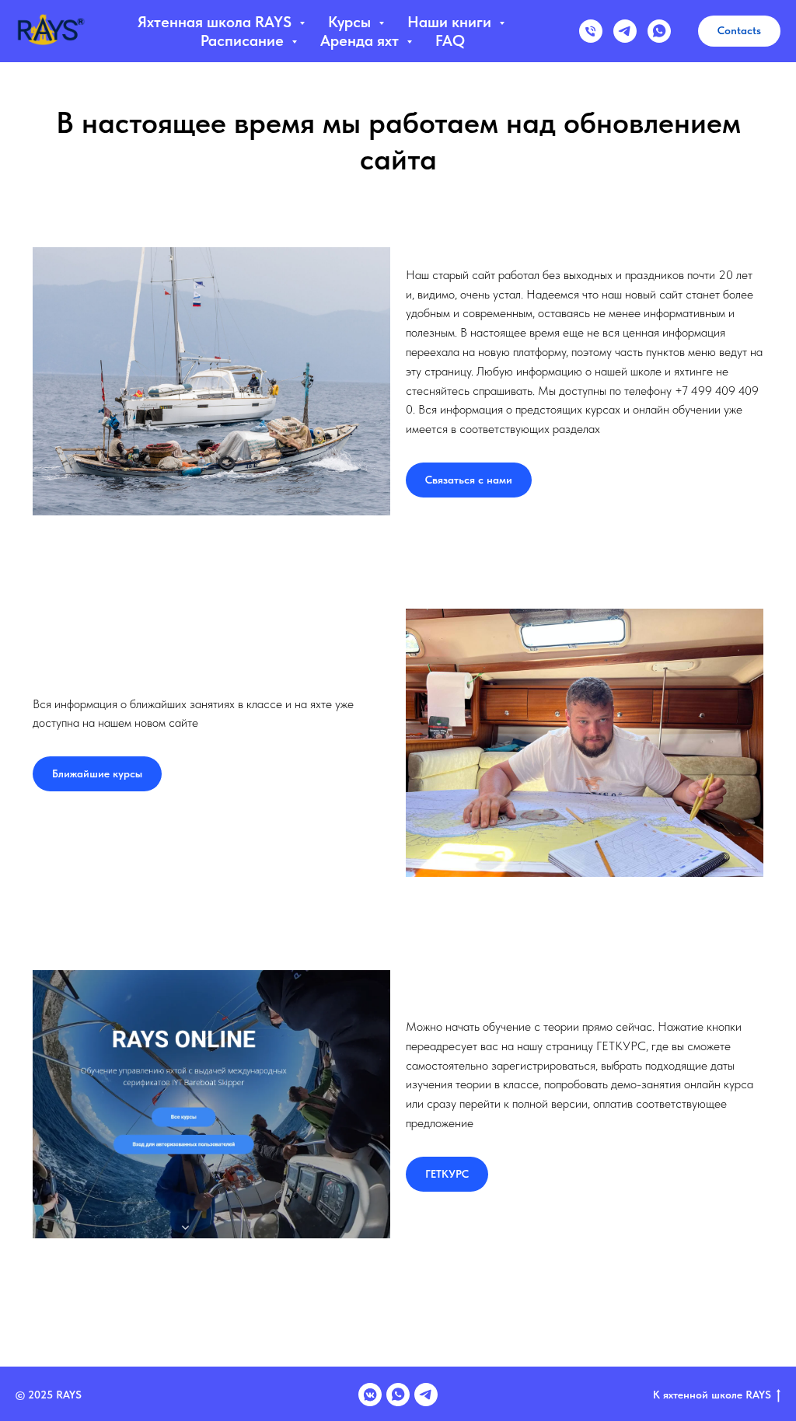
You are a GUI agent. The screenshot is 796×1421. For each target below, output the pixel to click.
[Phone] (590, 31)
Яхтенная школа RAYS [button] (216, 21)
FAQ (450, 40)
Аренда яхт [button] (361, 40)
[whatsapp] (659, 31)
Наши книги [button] (451, 21)
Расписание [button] (244, 40)
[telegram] (625, 31)
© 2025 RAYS (49, 1394)
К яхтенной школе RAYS (712, 1394)
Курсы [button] (351, 21)
